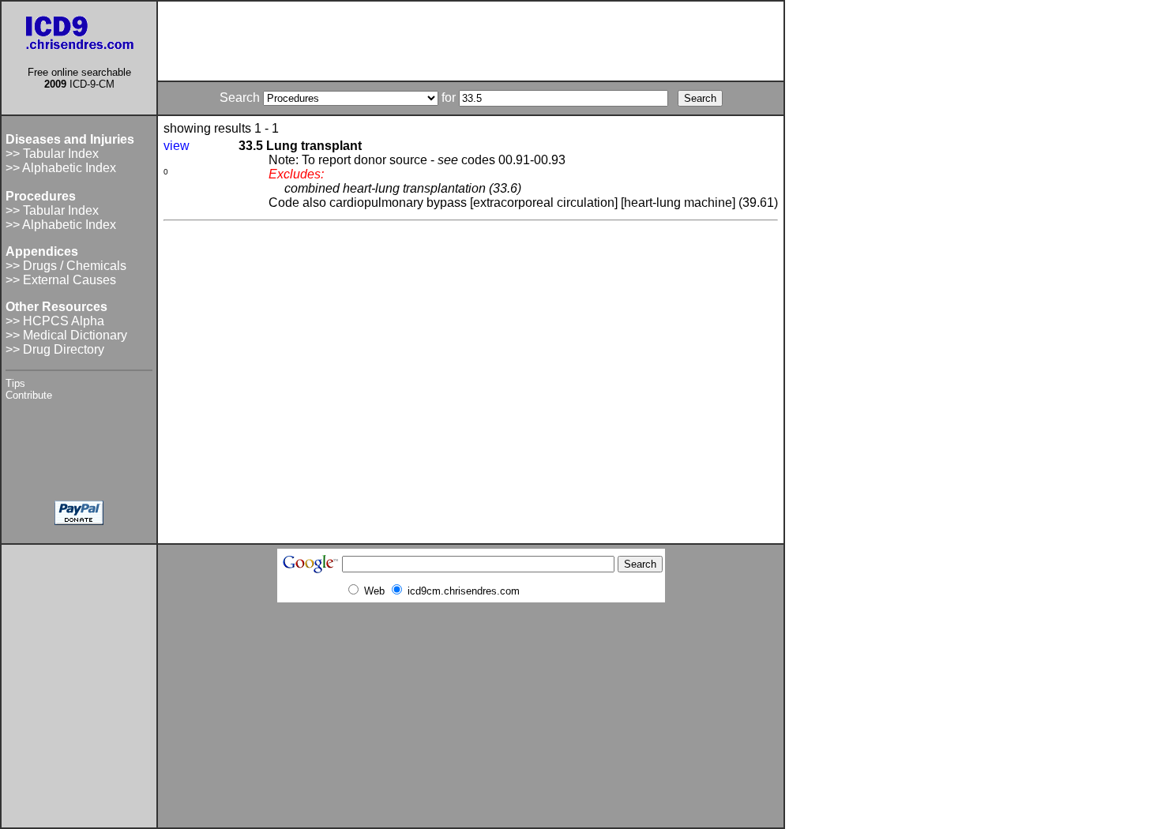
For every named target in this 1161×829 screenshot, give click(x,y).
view (176, 145)
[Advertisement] (470, 41)
